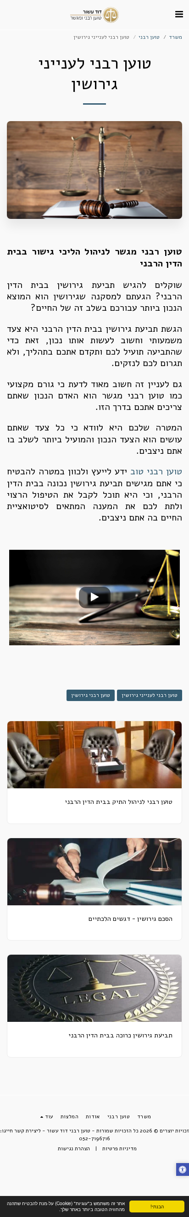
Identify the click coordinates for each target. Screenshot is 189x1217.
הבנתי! (157, 1206)
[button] (179, 14)
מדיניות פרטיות (119, 1148)
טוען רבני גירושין (90, 695)
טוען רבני (149, 37)
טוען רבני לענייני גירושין (150, 695)
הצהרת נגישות (74, 1148)
